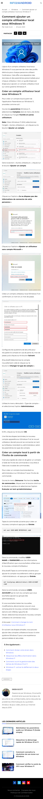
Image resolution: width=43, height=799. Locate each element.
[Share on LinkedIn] (24, 33)
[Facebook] (14, 782)
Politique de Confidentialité (21, 793)
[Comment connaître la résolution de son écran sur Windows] (8, 755)
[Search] (41, 3)
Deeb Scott (9, 27)
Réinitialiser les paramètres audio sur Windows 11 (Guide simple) (28, 730)
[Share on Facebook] (15, 33)
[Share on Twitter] (20, 33)
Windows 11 (6, 679)
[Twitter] (19, 782)
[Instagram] (23, 782)
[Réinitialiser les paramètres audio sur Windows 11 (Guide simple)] (8, 731)
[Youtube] (28, 782)
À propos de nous (28, 790)
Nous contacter (14, 790)
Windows (14, 9)
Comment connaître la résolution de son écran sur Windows (27, 754)
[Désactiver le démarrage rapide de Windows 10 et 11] (8, 743)
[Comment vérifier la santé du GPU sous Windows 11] (8, 767)
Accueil (4, 9)
